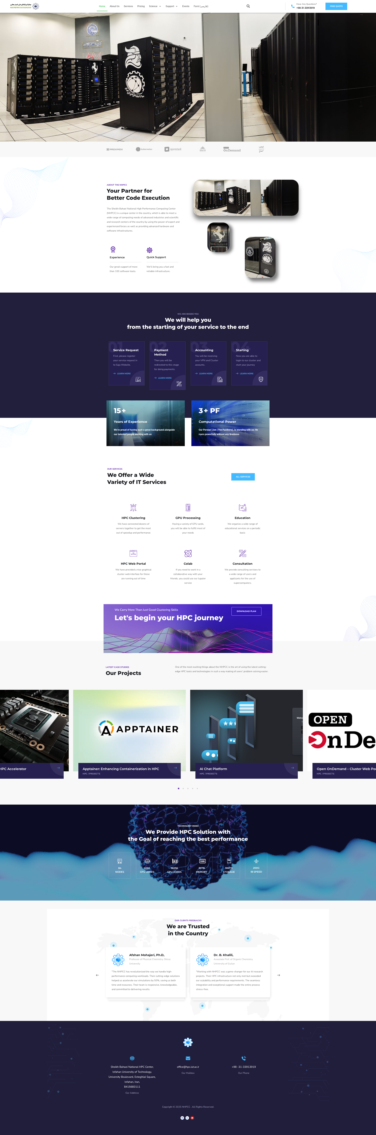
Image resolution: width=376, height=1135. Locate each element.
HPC (85, 773)
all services (243, 476)
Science (153, 6)
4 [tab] (193, 788)
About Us (114, 6)
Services (128, 6)
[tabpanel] (246, 734)
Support (170, 6)
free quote (336, 6)
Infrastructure (333, 773)
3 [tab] (188, 788)
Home (102, 6)
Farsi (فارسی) (201, 6)
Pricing (141, 6)
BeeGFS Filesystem (333, 769)
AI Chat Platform (96, 769)
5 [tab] (197, 788)
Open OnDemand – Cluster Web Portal (232, 769)
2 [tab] (183, 788)
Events (185, 6)
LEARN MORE (124, 373)
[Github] (182, 1118)
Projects (94, 773)
